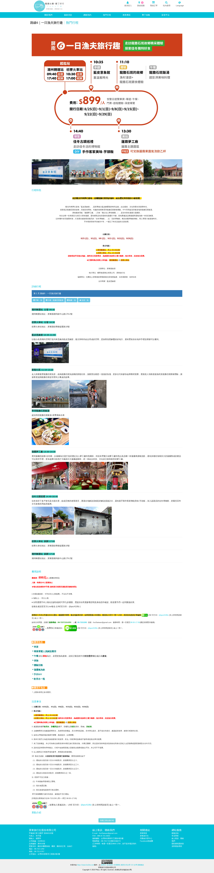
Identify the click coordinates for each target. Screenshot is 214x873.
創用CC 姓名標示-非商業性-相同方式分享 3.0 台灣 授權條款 (122, 865)
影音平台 (166, 15)
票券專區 (127, 15)
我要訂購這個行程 (107, 820)
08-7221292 (82, 622)
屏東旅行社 (144, 836)
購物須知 (175, 833)
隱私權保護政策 (178, 844)
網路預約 (87, 15)
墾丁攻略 (146, 15)
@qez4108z (163, 615)
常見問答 (175, 836)
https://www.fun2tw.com (85, 865)
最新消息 (68, 15)
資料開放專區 (177, 846)
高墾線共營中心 (146, 838)
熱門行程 (107, 15)
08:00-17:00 (135, 622)
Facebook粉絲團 (146, 841)
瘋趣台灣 (49, 6)
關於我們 (48, 15)
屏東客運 (143, 833)
